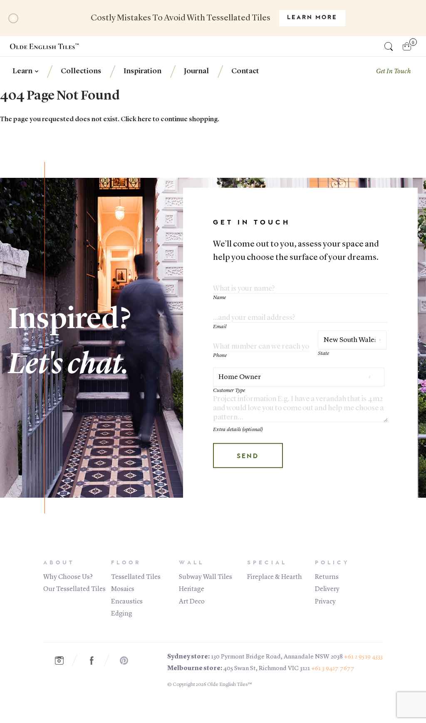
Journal (196, 71)
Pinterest (128, 660)
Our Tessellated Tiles (74, 589)
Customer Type (229, 390)
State (323, 353)
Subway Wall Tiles (205, 577)
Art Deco (192, 601)
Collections (81, 71)
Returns (327, 577)
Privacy (325, 601)
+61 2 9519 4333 (363, 657)
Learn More (312, 18)
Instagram (64, 660)
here (144, 119)
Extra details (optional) (238, 429)
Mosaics (122, 589)
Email (219, 326)
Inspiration (142, 71)
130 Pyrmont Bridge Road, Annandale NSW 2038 (277, 657)
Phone (220, 355)
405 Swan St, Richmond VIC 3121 (266, 669)
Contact (245, 71)
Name (219, 297)
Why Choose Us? (68, 577)
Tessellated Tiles (136, 577)
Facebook (96, 660)
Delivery (327, 589)
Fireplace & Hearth (274, 577)
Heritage (191, 589)
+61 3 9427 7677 (332, 669)
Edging (121, 614)
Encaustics (127, 601)
